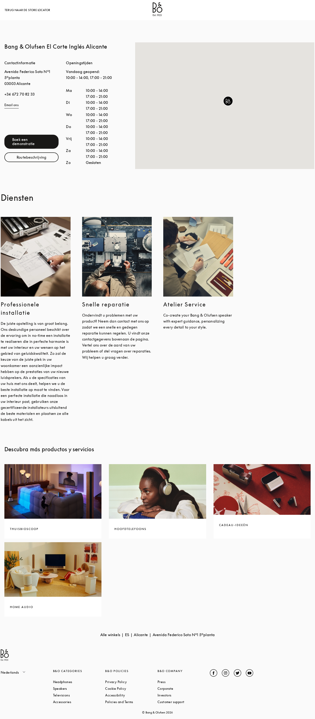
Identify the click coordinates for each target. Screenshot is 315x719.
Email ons (11, 105)
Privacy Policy (131, 682)
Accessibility (131, 695)
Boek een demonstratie (35, 141)
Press (179, 682)
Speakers (77, 688)
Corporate (183, 688)
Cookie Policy (131, 688)
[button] (228, 101)
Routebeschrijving (38, 158)
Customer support (184, 702)
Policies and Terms (131, 702)
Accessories (79, 702)
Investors (182, 695)
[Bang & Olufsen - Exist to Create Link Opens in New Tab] (157, 14)
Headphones (79, 682)
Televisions (79, 695)
